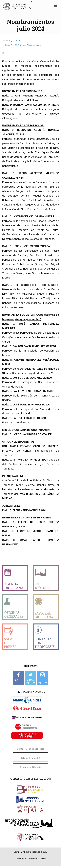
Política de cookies (37, 858)
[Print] (4, 52)
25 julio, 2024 (14, 40)
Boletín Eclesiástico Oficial (15, 45)
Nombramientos (34, 45)
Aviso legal (21, 858)
